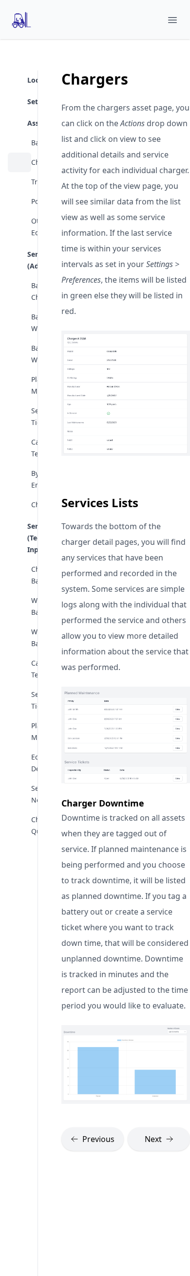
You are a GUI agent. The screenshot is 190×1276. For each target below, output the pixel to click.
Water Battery (19, 606)
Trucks (19, 182)
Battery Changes (19, 291)
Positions (19, 201)
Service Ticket (19, 700)
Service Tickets (19, 416)
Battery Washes (19, 354)
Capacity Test (19, 669)
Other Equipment (19, 227)
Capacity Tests (19, 448)
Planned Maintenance (19, 385)
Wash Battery (19, 637)
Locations (29, 80)
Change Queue (19, 825)
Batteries (19, 143)
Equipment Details (19, 763)
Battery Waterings (19, 322)
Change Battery (19, 575)
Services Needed (19, 794)
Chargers (19, 162)
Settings (29, 101)
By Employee (19, 479)
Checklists (19, 505)
